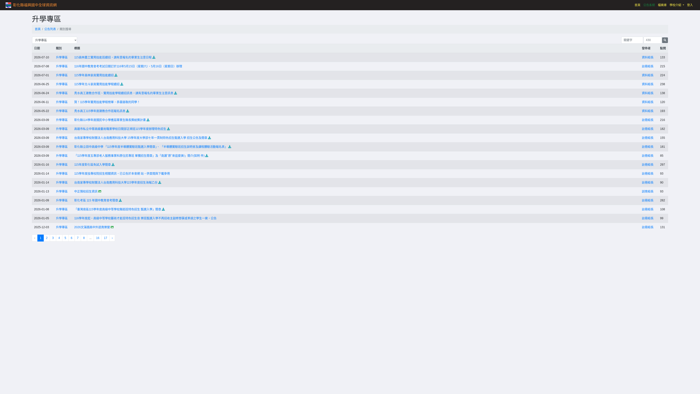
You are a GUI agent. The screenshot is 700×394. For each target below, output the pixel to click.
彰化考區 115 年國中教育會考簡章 (96, 200)
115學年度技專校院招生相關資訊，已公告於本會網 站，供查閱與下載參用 (122, 173)
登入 (690, 5)
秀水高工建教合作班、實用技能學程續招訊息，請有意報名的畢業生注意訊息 (123, 93)
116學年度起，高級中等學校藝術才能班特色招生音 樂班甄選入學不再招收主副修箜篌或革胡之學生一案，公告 (145, 218)
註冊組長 (648, 66)
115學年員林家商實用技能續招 (94, 75)
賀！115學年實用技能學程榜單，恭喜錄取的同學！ (107, 102)
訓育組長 (648, 191)
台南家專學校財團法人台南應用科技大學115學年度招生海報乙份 (116, 182)
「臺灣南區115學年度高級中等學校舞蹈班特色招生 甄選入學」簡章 (117, 209)
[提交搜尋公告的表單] (665, 40)
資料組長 (648, 57)
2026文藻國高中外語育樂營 (92, 227)
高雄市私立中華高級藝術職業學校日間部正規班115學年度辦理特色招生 (120, 128)
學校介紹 (676, 5)
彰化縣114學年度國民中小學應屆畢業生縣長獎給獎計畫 (110, 119)
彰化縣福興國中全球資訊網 (35, 5)
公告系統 (649, 5)
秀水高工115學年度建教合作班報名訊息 (99, 111)
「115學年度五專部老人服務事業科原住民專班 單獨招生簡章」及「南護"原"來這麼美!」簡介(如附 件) (139, 155)
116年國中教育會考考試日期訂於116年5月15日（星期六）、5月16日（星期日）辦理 (128, 66)
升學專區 (62, 57)
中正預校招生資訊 (86, 191)
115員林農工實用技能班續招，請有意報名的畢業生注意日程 (113, 57)
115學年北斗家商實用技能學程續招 (97, 84)
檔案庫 (662, 5)
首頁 (638, 5)
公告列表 (50, 29)
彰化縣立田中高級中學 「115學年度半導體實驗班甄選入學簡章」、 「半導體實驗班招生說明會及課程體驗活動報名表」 (151, 146)
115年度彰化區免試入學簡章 (92, 164)
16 (97, 238)
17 (105, 238)
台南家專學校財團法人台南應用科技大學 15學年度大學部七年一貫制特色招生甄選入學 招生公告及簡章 (140, 137)
